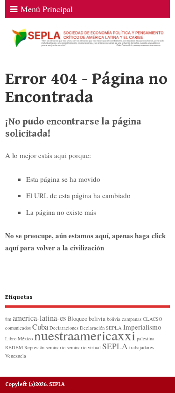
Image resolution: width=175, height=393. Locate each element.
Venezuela (15, 355)
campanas (131, 319)
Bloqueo (77, 319)
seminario (55, 347)
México (25, 338)
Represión (34, 347)
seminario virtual (84, 347)
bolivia (97, 319)
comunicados (18, 327)
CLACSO (152, 319)
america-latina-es (39, 317)
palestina (145, 338)
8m (8, 319)
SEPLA (115, 346)
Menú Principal (47, 8)
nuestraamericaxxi (84, 335)
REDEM (14, 347)
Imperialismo (142, 326)
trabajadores (141, 347)
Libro (10, 338)
